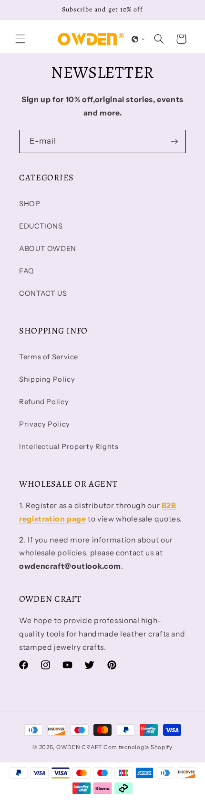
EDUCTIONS (41, 226)
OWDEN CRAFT (79, 747)
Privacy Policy (44, 424)
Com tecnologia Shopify (138, 747)
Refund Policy (44, 401)
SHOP (30, 203)
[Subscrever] (174, 141)
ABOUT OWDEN (47, 248)
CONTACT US (43, 293)
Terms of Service (48, 357)
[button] (20, 39)
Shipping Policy (47, 379)
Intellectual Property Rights (69, 446)
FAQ (26, 271)
